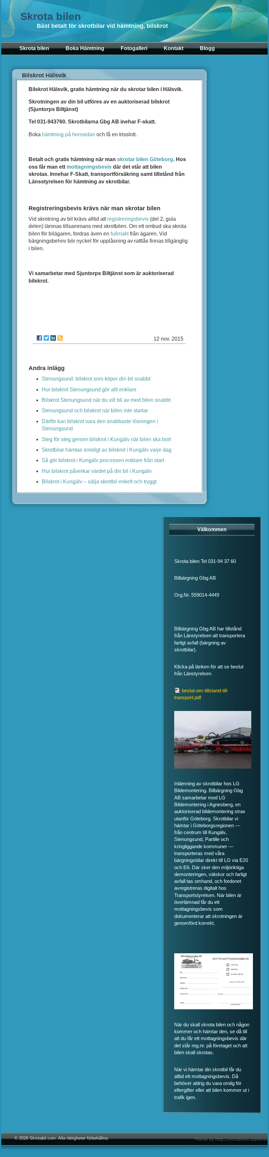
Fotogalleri (134, 48)
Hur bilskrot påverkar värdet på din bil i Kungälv (97, 471)
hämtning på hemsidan (68, 134)
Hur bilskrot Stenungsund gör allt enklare (89, 389)
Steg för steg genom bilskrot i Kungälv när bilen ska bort (106, 439)
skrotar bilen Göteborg (145, 159)
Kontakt (173, 48)
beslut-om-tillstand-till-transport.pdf (201, 694)
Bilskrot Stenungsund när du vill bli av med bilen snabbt (106, 400)
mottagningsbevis (89, 167)
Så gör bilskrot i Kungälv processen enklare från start (103, 460)
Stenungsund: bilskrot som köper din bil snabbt (96, 379)
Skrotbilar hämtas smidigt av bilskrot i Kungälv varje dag (107, 450)
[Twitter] (46, 338)
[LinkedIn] (53, 338)
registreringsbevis (128, 219)
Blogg (207, 48)
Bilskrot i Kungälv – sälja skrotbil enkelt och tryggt (99, 481)
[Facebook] (39, 338)
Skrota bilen (50, 16)
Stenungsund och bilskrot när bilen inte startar (95, 410)
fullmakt (120, 233)
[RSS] (60, 338)
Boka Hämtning (85, 48)
